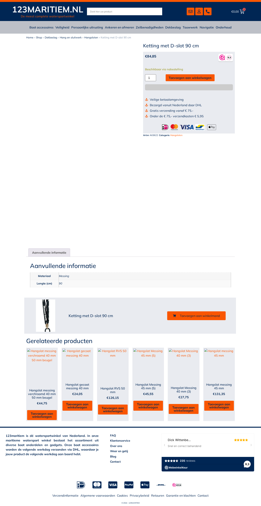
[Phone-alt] (208, 11)
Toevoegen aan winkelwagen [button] (42, 415)
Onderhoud (224, 27)
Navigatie (207, 27)
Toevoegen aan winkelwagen (190, 78)
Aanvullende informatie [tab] (49, 252)
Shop (39, 37)
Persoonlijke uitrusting (87, 27)
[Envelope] (190, 11)
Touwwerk (190, 27)
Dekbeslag (173, 27)
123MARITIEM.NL (47, 9)
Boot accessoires (41, 27)
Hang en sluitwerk (71, 37)
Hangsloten (91, 37)
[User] (199, 11)
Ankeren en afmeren (119, 27)
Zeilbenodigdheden (149, 27)
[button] (196, 315)
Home (29, 37)
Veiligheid (62, 27)
